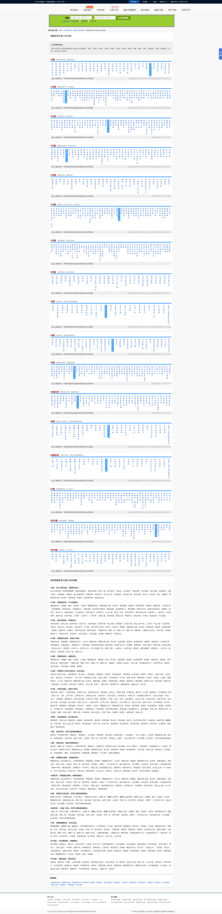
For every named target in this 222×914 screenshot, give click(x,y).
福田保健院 (152, 154)
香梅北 (126, 123)
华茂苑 (117, 527)
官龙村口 (73, 496)
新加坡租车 (71, 885)
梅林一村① (122, 184)
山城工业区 (78, 213)
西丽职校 (127, 557)
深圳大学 (116, 67)
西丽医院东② (63, 96)
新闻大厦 (141, 94)
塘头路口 (83, 212)
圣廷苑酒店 (159, 497)
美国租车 (99, 882)
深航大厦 (124, 370)
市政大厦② (116, 154)
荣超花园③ (76, 529)
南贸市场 (64, 124)
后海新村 (94, 67)
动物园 (54, 93)
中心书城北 (142, 371)
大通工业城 (68, 249)
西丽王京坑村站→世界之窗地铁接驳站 (69, 421)
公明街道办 (95, 249)
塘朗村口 (62, 309)
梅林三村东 (132, 497)
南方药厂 (112, 528)
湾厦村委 (82, 67)
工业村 (77, 123)
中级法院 (149, 370)
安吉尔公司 (130, 249)
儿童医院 (128, 153)
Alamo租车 (66, 900)
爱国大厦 (158, 94)
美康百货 (71, 343)
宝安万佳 (130, 280)
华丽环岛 (160, 94)
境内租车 (88, 10)
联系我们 (142, 911)
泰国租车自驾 (76, 882)
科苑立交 (87, 124)
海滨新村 (151, 280)
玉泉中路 (113, 280)
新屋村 (161, 66)
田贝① (84, 527)
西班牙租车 (133, 882)
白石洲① (164, 309)
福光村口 (60, 343)
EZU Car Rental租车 (99, 902)
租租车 (38, 9)
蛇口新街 (71, 67)
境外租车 (74, 10)
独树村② (167, 124)
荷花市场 (163, 94)
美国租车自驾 (55, 882)
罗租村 (73, 211)
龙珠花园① (71, 529)
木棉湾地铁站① (68, 531)
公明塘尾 (109, 248)
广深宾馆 (151, 94)
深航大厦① (135, 400)
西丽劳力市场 (101, 345)
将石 (105, 246)
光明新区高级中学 (100, 252)
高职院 (58, 93)
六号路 (95, 123)
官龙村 (104, 211)
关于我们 (135, 911)
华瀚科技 (100, 280)
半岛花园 (86, 67)
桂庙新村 (112, 67)
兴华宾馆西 (139, 95)
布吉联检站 (79, 529)
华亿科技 (156, 280)
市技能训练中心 (151, 127)
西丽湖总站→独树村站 (65, 175)
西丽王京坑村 (52, 431)
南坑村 (164, 369)
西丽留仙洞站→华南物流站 (65, 362)
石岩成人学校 (137, 250)
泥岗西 (106, 527)
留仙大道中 (97, 344)
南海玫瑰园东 (60, 69)
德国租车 (117, 882)
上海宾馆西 (63, 558)
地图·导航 (158, 10)
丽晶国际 (139, 280)
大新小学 (59, 124)
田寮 (121, 246)
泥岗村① (157, 124)
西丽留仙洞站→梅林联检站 (69, 392)
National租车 (51, 902)
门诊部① (148, 94)
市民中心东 (134, 154)
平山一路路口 (96, 311)
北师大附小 (97, 68)
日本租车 (125, 882)
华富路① (134, 94)
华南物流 (169, 370)
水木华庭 (131, 343)
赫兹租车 (58, 900)
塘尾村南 (112, 248)
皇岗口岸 (169, 153)
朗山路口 (90, 124)
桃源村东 (80, 94)
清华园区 (77, 309)
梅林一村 (136, 124)
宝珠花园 (87, 280)
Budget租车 (76, 900)
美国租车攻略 (115, 900)
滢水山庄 (154, 370)
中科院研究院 (57, 311)
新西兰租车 (142, 882)
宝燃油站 (61, 212)
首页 (60, 30)
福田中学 (56, 557)
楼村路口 (75, 248)
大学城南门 (91, 310)
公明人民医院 (102, 250)
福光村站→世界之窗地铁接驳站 (67, 301)
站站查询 (75, 21)
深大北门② (120, 68)
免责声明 (164, 911)
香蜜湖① (129, 370)
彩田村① (122, 94)
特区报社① (132, 371)
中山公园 (80, 124)
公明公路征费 (114, 250)
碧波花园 (167, 94)
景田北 (111, 93)
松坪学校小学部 (98, 127)
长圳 (123, 246)
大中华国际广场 (137, 156)
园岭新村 (98, 528)
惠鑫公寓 (167, 212)
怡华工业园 (57, 464)
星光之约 (159, 370)
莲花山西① (122, 154)
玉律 (125, 246)
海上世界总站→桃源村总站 (65, 60)
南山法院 (67, 124)
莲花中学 (147, 370)
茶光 (143, 65)
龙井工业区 (125, 310)
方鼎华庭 (82, 124)
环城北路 (59, 212)
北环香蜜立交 (131, 530)
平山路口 (143, 557)
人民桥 (146, 93)
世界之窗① (109, 371)
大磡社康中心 (61, 465)
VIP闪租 (100, 10)
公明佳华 (91, 248)
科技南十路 (127, 68)
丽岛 (56, 92)
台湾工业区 (80, 213)
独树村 (169, 182)
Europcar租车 (86, 902)
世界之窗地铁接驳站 (168, 314)
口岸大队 (158, 153)
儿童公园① (87, 529)
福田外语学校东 (106, 97)
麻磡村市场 (54, 497)
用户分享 (172, 10)
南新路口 (70, 124)
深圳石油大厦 (129, 126)
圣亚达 (65, 247)
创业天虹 (134, 280)
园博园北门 (89, 95)
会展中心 (143, 153)
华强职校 (134, 370)
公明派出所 (86, 249)
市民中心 (131, 153)
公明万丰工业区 (116, 251)
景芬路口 (54, 528)
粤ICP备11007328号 (88, 911)
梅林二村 (139, 124)
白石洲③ (107, 370)
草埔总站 (169, 124)
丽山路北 (82, 309)
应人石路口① (153, 250)
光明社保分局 (61, 250)
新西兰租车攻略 (152, 902)
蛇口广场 (67, 67)
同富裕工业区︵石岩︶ (51, 218)
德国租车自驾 (66, 882)
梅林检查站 (165, 213)
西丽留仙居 (52, 154)
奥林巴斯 (104, 280)
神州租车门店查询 (89, 882)
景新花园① (115, 95)
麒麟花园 (108, 280)
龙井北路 (120, 309)
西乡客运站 (169, 281)
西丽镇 (146, 66)
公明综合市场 (88, 250)
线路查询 (84, 21)
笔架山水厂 (115, 529)
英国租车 (158, 882)
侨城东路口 (87, 95)
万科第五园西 (167, 372)
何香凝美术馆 (112, 372)
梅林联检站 (169, 400)
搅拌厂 (149, 308)
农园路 (111, 152)
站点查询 (92, 21)
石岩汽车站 (135, 249)
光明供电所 (56, 249)
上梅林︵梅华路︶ (135, 501)
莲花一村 (86, 557)
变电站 (76, 211)
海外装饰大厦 (132, 96)
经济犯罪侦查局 (102, 156)
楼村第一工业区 (72, 251)
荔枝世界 (165, 248)
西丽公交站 (83, 430)
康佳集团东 (117, 371)
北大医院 (148, 212)
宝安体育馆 (143, 281)
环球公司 (98, 248)
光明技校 (70, 248)
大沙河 (61, 152)
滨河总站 (169, 496)
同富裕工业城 (75, 345)
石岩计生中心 (144, 250)
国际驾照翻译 (129, 10)
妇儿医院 (161, 496)
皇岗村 (149, 152)
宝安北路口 (159, 125)
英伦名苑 (131, 67)
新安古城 (72, 124)
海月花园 (90, 67)
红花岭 (101, 308)
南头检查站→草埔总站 (65, 116)
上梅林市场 (137, 497)
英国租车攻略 (140, 902)
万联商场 (68, 212)
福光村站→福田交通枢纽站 (65, 335)
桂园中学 (93, 528)
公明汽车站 (93, 249)
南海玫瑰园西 (56, 69)
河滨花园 (71, 212)
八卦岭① (101, 528)
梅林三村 (141, 124)
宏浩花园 (141, 212)
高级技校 (163, 153)
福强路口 (155, 153)
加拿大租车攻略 (128, 902)
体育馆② (104, 528)
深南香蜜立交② (127, 373)
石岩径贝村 (132, 249)
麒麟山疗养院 (74, 431)
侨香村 (136, 527)
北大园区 (72, 309)
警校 (150, 341)
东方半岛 (65, 528)
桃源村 (77, 93)
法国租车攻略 (126, 900)
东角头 (75, 66)
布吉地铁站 (74, 529)
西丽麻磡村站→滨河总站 (64, 489)
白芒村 (97, 211)
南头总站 (54, 124)
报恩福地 (169, 248)
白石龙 (169, 211)
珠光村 (154, 66)
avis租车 (50, 900)
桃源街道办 (86, 310)
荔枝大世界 (100, 213)
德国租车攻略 (162, 900)
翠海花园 (96, 94)
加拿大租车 (55, 885)
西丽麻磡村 (52, 497)
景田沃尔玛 (103, 95)
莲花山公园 (125, 154)
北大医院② (118, 95)
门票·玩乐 (113, 10)
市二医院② (79, 558)
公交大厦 (125, 94)
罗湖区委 (155, 94)
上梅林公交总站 (146, 127)
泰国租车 (63, 885)
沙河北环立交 (99, 372)
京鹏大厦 (153, 94)
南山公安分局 (75, 126)
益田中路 (146, 153)
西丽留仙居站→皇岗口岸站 (66, 146)
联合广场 (166, 153)
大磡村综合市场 (65, 432)
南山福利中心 (54, 372)
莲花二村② (127, 95)
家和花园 (162, 370)
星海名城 (57, 124)
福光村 (53, 308)
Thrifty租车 (94, 900)
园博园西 (158, 343)
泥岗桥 (164, 123)
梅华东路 (140, 496)
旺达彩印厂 (85, 213)
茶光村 (139, 66)
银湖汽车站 (154, 125)
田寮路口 (118, 248)
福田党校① (152, 371)
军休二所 (135, 309)
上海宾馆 (136, 94)
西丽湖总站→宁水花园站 (65, 87)
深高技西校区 (154, 345)
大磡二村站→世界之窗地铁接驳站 (71, 455)
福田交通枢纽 (169, 345)
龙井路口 (144, 309)
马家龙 (85, 123)
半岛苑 (63, 527)
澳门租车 (79, 885)
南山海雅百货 (109, 69)
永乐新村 (79, 67)
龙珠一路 (113, 429)
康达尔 (57, 527)
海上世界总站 (52, 69)
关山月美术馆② (144, 373)
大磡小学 (70, 429)
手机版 (145, 2)
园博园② (161, 343)
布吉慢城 (52, 528)
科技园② (124, 67)
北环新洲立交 (123, 530)
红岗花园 (162, 124)
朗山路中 (93, 124)
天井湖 (165, 93)
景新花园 (145, 212)
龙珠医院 (52, 280)
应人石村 (88, 212)
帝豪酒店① (95, 529)
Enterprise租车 (63, 902)
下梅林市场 (134, 125)
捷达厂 (54, 247)
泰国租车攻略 (137, 900)
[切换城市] (65, 21)
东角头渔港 (63, 68)
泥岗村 (153, 182)
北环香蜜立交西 (134, 531)
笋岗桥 (90, 527)
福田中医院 (131, 125)
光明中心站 (58, 249)
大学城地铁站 (139, 559)
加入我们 (149, 911)
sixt (101, 900)
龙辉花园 (158, 67)
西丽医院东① (58, 155)
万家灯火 (157, 370)
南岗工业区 (92, 213)
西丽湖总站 (51, 95)
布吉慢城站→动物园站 (66, 520)
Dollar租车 (85, 900)
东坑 (107, 246)
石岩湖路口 (128, 249)
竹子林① (165, 343)
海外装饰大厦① (71, 560)
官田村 (63, 211)
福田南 (52, 556)
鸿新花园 (92, 94)
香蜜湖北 (113, 153)
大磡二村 (52, 463)
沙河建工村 (82, 95)
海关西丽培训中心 (60, 501)
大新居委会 (62, 125)
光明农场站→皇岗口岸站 (65, 240)
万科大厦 (149, 124)
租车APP (186, 10)
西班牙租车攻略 (164, 902)
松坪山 (135, 66)
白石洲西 (159, 309)
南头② (121, 279)
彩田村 (153, 211)
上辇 (81, 246)
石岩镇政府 (66, 213)
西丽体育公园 (150, 69)
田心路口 (56, 212)
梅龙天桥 (160, 212)
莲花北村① (120, 95)
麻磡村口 (57, 496)
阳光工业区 (155, 249)
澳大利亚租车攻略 (150, 900)
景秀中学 (143, 212)
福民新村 (160, 153)
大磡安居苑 (57, 430)
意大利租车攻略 (116, 902)
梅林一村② (124, 497)
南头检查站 (52, 125)
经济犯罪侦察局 (94, 97)
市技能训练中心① (143, 501)
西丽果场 (102, 212)
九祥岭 (61, 93)
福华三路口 (140, 154)
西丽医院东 (72, 184)
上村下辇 (84, 248)
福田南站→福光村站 (66, 550)
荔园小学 (164, 496)
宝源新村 (160, 280)
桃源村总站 (169, 68)
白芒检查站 (95, 213)
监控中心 (113, 94)
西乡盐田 (164, 280)
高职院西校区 (57, 372)
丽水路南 (79, 343)
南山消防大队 (154, 311)
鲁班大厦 (119, 153)
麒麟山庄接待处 (78, 432)
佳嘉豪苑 (101, 67)
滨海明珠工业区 (77, 251)
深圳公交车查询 (78, 30)
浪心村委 (142, 248)
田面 (60, 555)
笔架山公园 (82, 558)
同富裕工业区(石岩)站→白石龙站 (68, 204)
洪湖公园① (82, 529)
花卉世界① (129, 95)
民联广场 (79, 248)
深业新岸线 (147, 281)
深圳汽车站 (149, 184)
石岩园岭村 (54, 213)
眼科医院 (105, 153)
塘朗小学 (56, 343)
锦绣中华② (114, 371)
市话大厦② (75, 558)
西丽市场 (63, 153)
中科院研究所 (63, 345)
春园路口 (67, 309)
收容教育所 (165, 68)
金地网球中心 (99, 96)
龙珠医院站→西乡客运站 (65, 272)
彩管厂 (157, 211)
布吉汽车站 (60, 529)
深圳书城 (144, 94)
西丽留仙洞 (52, 371)
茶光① (100, 123)
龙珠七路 (57, 280)
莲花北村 (150, 212)
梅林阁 (144, 123)
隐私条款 (157, 911)
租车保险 (145, 10)
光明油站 (63, 248)
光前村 (130, 308)
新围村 (62, 369)
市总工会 (167, 496)
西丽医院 (55, 153)
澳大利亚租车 (108, 882)
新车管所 (139, 309)
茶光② (103, 123)
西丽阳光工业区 (90, 215)
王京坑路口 (61, 430)
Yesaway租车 (74, 902)
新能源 (105, 66)
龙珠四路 (105, 496)
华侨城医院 (85, 95)
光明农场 (51, 248)
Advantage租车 (52, 905)
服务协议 (171, 911)
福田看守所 (162, 213)
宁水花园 (170, 94)
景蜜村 (108, 93)
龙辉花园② (115, 310)
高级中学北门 (108, 155)
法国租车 (150, 882)
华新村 (156, 495)
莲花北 (120, 527)
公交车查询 (67, 30)
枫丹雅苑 (101, 94)
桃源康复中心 (90, 345)
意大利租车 (166, 882)
